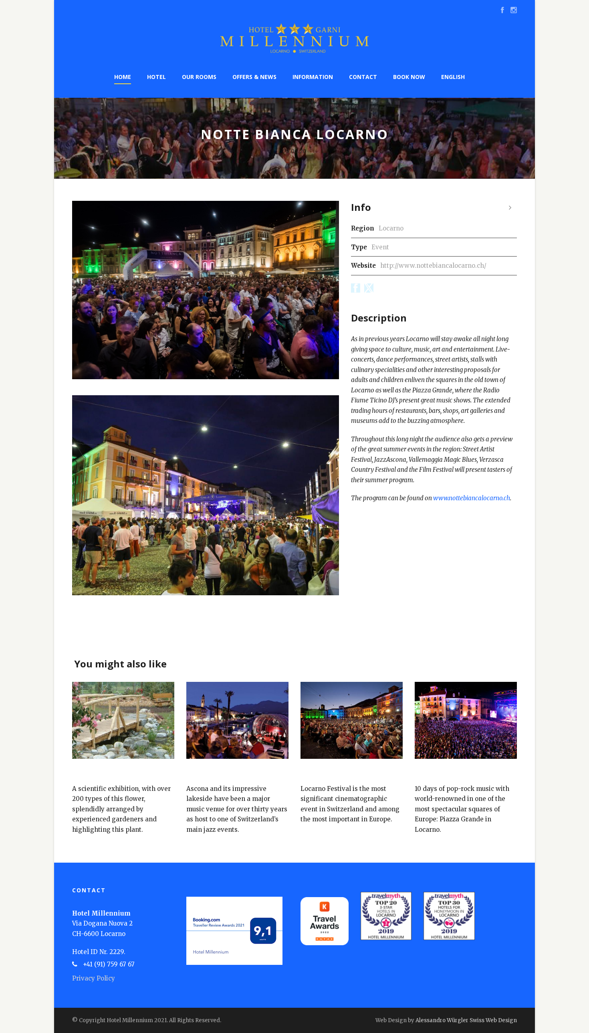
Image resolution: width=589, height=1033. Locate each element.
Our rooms (199, 77)
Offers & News (254, 77)
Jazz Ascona (205, 773)
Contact (363, 77)
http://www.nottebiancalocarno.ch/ (433, 265)
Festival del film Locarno (341, 773)
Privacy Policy (93, 978)
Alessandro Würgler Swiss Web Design (466, 1020)
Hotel (156, 77)
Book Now (409, 77)
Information (312, 77)
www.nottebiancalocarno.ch (471, 498)
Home (122, 77)
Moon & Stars (437, 773)
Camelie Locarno (98, 773)
